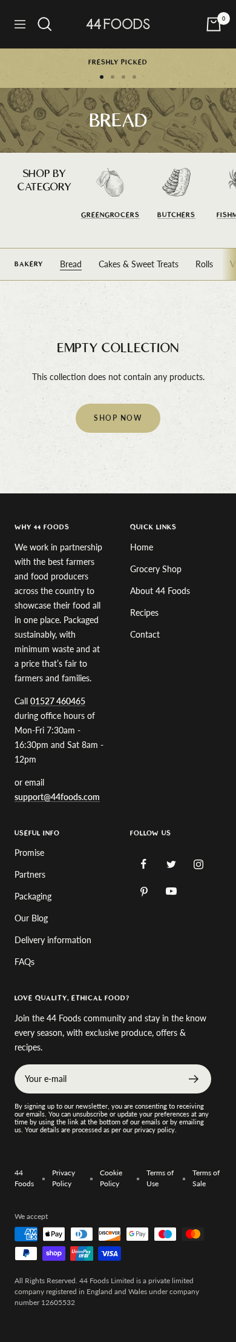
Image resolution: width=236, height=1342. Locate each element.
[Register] (194, 1079)
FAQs (24, 961)
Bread (71, 264)
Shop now (118, 417)
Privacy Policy (63, 1178)
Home (141, 547)
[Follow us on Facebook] (143, 864)
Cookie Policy (111, 1178)
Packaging (33, 896)
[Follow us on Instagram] (198, 864)
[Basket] (213, 24)
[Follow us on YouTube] (171, 891)
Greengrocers (110, 215)
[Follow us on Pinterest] (143, 891)
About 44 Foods (160, 591)
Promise (29, 852)
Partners (30, 874)
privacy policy (154, 1129)
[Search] (45, 24)
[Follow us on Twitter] (171, 864)
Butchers (176, 215)
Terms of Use (160, 1178)
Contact (145, 634)
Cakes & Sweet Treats (139, 264)
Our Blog (31, 918)
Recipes (144, 612)
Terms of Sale (206, 1178)
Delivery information (53, 940)
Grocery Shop (156, 569)
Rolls (204, 264)
